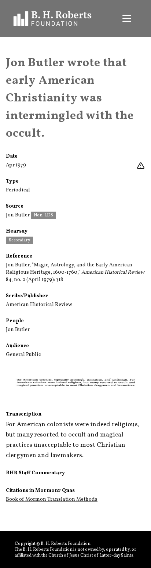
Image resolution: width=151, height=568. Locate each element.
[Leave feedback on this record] (140, 166)
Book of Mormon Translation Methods (51, 499)
